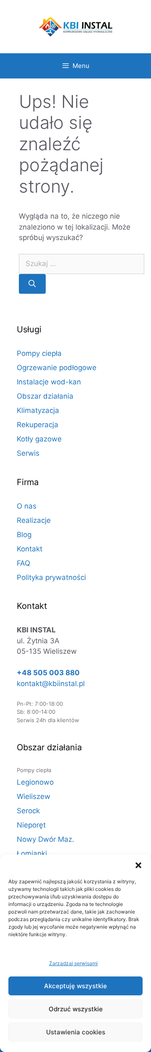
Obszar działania (45, 396)
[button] (138, 865)
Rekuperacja (37, 424)
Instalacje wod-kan (49, 382)
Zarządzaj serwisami (73, 963)
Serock (28, 811)
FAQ (23, 563)
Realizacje (34, 520)
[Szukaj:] (81, 264)
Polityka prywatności (51, 577)
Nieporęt (31, 825)
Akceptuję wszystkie (75, 986)
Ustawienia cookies (75, 1032)
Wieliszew (33, 796)
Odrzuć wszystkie (76, 1009)
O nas (26, 506)
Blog (24, 534)
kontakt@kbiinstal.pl (51, 683)
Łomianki (32, 853)
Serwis (28, 453)
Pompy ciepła (39, 353)
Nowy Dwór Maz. (45, 839)
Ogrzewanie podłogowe (56, 367)
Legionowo (35, 782)
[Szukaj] (32, 284)
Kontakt (29, 549)
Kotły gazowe (39, 439)
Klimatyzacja (38, 410)
